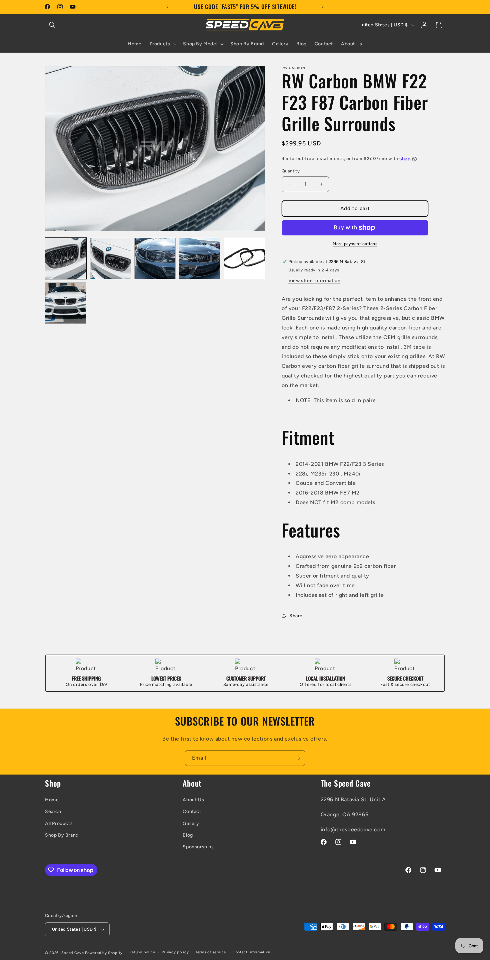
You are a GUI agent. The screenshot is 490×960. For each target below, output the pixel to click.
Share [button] (296, 616)
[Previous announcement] (167, 6)
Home (52, 800)
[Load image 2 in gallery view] (110, 258)
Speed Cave (72, 953)
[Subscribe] (297, 758)
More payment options (355, 243)
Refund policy (142, 952)
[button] (52, 25)
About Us (193, 800)
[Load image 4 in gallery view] (199, 258)
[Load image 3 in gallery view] (155, 258)
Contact (192, 811)
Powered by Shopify (104, 953)
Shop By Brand (62, 835)
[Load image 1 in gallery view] (65, 258)
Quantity (291, 170)
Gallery (191, 823)
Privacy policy (175, 952)
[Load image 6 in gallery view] (65, 303)
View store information (314, 280)
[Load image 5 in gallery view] (244, 258)
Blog (188, 835)
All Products (59, 823)
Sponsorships (198, 847)
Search (53, 811)
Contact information (251, 952)
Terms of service (210, 952)
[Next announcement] (322, 6)
